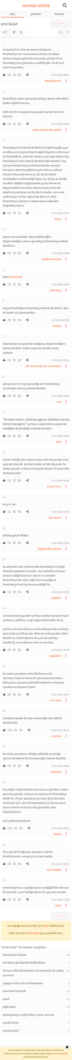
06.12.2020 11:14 (60, 213)
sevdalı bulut (11, 1022)
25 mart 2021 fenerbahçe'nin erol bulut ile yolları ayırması (33, 972)
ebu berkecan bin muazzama (43, 366)
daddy (57, 834)
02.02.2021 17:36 (60, 899)
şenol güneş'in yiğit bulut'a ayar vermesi (28, 1015)
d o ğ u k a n (54, 486)
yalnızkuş (55, 290)
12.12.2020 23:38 (60, 320)
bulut (6, 999)
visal (58, 442)
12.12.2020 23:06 (60, 253)
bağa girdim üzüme (49, 549)
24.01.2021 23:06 (60, 650)
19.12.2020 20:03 (60, 395)
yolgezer (56, 598)
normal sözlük (36, 5)
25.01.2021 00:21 (60, 828)
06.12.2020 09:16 (60, 124)
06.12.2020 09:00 (60, 75)
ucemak (56, 736)
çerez (56, 1053)
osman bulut (11, 1030)
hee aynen (55, 517)
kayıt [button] (46, 925)
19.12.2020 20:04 (60, 436)
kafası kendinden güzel (47, 130)
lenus (57, 219)
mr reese (55, 700)
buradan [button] (34, 933)
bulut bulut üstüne (14, 955)
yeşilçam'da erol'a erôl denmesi (23, 983)
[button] (27, 75)
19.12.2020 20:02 (60, 360)
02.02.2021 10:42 (60, 864)
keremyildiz (54, 869)
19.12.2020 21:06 (60, 543)
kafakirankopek (51, 259)
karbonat (15, 277)
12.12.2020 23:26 (60, 284)
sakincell (55, 771)
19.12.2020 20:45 (60, 480)
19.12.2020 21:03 (60, 511)
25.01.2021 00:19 (60, 765)
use (59, 401)
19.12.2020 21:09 (60, 592)
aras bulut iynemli (14, 991)
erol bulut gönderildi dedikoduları (24, 962)
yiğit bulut (9, 1007)
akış (12, 14)
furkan (57, 326)
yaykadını (55, 656)
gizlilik (65, 1053)
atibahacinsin (52, 80)
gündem (36, 14)
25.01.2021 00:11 (60, 694)
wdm (58, 905)
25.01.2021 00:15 (60, 730)
